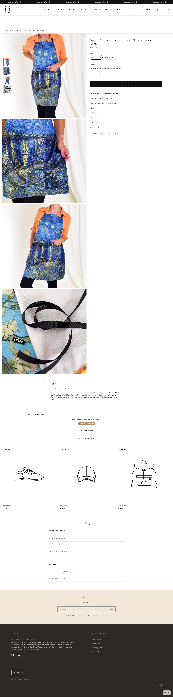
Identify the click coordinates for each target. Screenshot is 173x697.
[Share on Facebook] (109, 133)
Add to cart (126, 84)
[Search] (162, 9)
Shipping (102, 68)
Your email (63, 610)
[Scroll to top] (159, 685)
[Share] (102, 133)
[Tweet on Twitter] (115, 133)
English (148, 10)
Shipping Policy (97, 648)
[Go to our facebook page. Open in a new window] (13, 655)
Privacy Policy (96, 640)
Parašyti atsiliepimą (86, 424)
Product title (7, 506)
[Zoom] (83, 37)
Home (6, 30)
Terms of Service (97, 652)
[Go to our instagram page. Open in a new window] (19, 655)
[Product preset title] (29, 474)
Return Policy (96, 644)
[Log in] (157, 9)
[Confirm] (112, 609)
